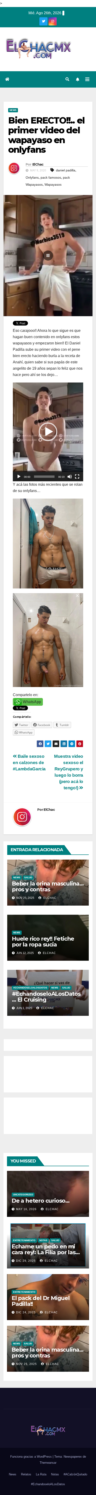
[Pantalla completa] (77, 476)
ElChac (38, 164)
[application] (48, 432)
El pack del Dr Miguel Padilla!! (41, 1301)
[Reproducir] (19, 476)
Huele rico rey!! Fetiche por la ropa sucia (43, 941)
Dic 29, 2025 (26, 1260)
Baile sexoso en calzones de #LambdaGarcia (29, 762)
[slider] (44, 476)
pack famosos (51, 177)
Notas (43, 1240)
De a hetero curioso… (40, 1200)
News (13, 110)
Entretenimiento (24, 1240)
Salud (28, 877)
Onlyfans (32, 177)
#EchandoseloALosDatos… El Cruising (46, 996)
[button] (67, 79)
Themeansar (48, 1462)
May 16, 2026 (26, 1209)
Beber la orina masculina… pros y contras (48, 886)
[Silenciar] (69, 476)
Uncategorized (23, 1194)
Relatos (26, 1474)
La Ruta (41, 1474)
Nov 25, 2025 (26, 1364)
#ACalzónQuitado (75, 1474)
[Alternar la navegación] (87, 79)
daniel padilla (65, 170)
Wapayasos (53, 184)
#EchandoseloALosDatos (30, 987)
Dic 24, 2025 (26, 1312)
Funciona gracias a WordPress (31, 1456)
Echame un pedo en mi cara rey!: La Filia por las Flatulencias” (43, 1252)
